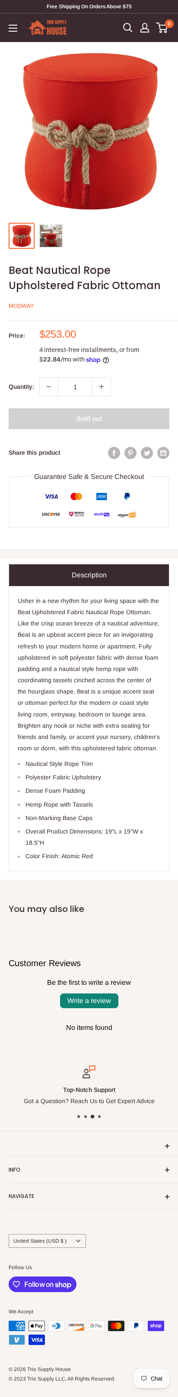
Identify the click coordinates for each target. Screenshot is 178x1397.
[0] (162, 28)
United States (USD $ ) (40, 1241)
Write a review (89, 1000)
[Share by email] (163, 452)
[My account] (144, 28)
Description (89, 575)
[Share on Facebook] (114, 452)
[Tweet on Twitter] (147, 452)
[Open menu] (13, 28)
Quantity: (21, 386)
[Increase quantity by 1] (101, 387)
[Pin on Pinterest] (130, 452)
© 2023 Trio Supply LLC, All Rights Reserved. (62, 1379)
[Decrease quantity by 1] (49, 387)
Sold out (89, 418)
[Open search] (128, 28)
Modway (21, 306)
